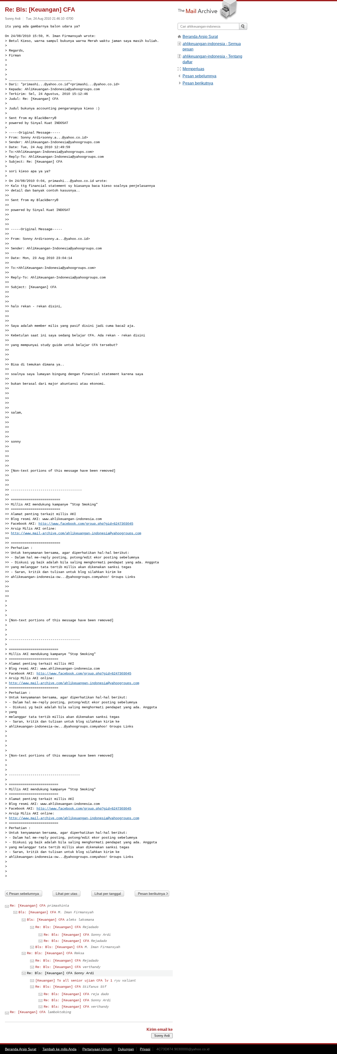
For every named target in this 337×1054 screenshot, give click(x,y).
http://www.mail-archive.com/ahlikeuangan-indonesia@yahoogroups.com (76, 533)
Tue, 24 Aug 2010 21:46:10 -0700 (49, 18)
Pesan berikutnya (151, 894)
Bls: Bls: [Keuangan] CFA (59, 947)
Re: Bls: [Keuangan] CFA (58, 927)
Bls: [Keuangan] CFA (37, 912)
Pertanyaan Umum (97, 1049)
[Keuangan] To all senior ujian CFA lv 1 (73, 981)
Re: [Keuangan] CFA (27, 906)
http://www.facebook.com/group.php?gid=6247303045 (85, 524)
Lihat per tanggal (107, 894)
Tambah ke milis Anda (59, 1049)
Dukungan (126, 1049)
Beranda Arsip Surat (200, 37)
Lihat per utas (66, 894)
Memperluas (193, 69)
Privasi (145, 1049)
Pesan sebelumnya (24, 894)
